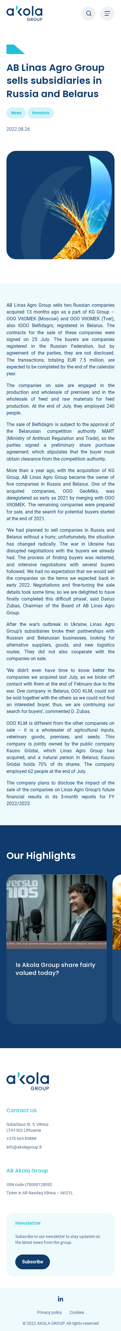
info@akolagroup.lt (24, 1147)
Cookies (77, 1312)
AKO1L (66, 1192)
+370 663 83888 (21, 1138)
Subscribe (32, 1262)
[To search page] (89, 13)
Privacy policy (49, 1312)
